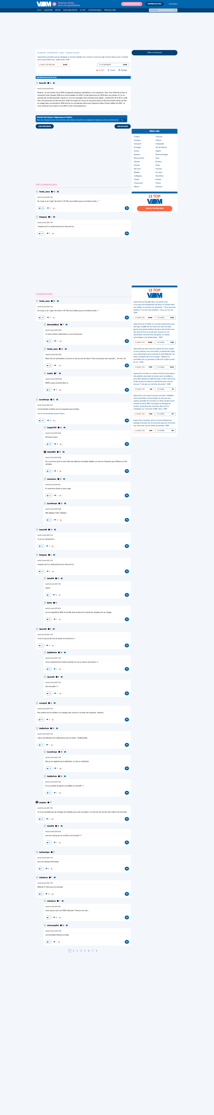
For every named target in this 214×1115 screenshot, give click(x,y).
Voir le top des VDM (155, 208)
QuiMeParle (52, 653)
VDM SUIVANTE (122, 126)
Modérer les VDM (154, 4)
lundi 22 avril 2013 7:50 (53, 682)
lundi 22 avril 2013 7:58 (53, 782)
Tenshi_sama (44, 192)
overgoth (43, 703)
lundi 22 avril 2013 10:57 (53, 608)
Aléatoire (48, 10)
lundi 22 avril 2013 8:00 (53, 832)
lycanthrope (44, 400)
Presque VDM (110, 10)
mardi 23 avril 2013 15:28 (53, 379)
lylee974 (50, 579)
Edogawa (43, 217)
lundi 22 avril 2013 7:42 (45, 197)
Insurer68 (43, 530)
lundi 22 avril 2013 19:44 (45, 89)
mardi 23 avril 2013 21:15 (53, 931)
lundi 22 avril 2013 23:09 (53, 330)
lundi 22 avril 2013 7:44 (45, 709)
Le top (82, 10)
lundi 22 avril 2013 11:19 (52, 907)
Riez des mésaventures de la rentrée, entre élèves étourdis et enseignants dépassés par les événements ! (81, 119)
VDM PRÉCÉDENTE (44, 126)
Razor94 (42, 83)
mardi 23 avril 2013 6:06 (53, 355)
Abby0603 (51, 452)
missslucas (43, 878)
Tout (39, 10)
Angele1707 (52, 428)
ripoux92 (43, 629)
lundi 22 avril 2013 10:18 (53, 433)
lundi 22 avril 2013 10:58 (53, 458)
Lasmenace (52, 479)
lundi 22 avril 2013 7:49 (53, 658)
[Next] (96, 951)
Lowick (50, 373)
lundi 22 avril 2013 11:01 (52, 485)
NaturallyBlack (53, 325)
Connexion (173, 4)
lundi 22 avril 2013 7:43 (45, 223)
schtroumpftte (53, 925)
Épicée (58, 10)
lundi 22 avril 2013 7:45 (45, 808)
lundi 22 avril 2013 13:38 (53, 509)
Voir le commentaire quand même (50, 414)
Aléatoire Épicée (70, 10)
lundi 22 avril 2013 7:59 (53, 584)
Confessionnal (95, 10)
